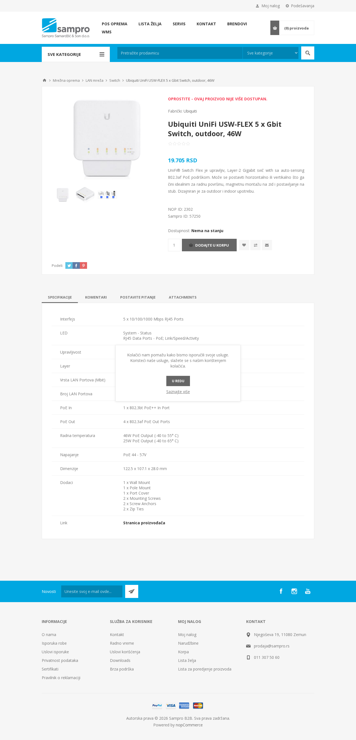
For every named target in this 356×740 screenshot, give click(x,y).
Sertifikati (50, 669)
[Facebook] (280, 591)
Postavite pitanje (137, 297)
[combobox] (180, 53)
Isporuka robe (54, 643)
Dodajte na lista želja (244, 245)
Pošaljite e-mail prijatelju (267, 245)
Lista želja (187, 660)
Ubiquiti (190, 111)
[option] (63, 195)
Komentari (96, 297)
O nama (49, 634)
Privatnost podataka (60, 660)
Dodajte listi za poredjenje (255, 245)
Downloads (120, 660)
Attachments (183, 297)
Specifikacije (60, 297)
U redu (178, 381)
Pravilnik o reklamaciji (61, 677)
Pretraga (307, 52)
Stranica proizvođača (144, 522)
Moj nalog (270, 5)
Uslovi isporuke (55, 651)
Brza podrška (122, 669)
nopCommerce (189, 724)
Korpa (183, 651)
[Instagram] (294, 591)
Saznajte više (178, 391)
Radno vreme (122, 643)
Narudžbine (188, 643)
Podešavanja (302, 5)
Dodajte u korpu (212, 245)
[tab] (60, 297)
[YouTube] (307, 591)
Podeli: (57, 265)
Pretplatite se (131, 591)
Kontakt (117, 634)
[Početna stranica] (44, 80)
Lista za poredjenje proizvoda (204, 669)
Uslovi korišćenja (125, 651)
